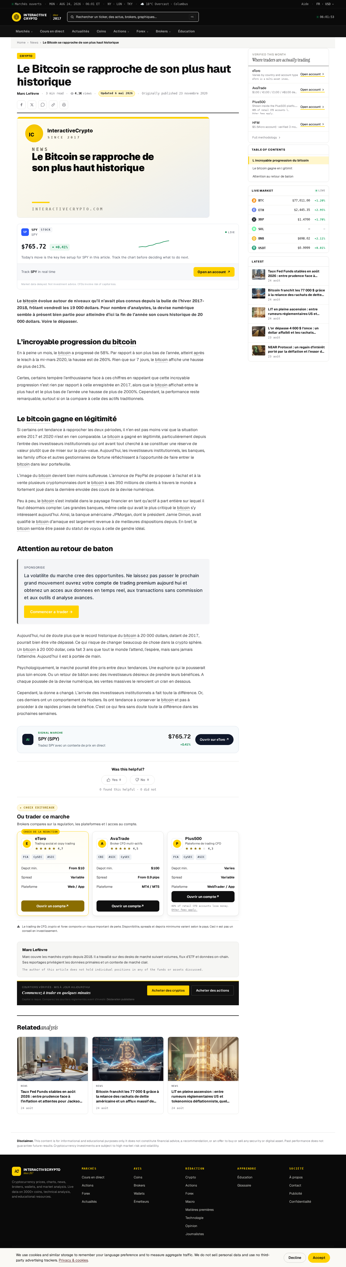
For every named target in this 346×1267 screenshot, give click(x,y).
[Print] (64, 104)
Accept (319, 1257)
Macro (190, 1201)
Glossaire (244, 1185)
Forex (142, 31)
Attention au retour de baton (273, 176)
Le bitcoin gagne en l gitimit (272, 168)
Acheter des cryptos (168, 990)
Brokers (163, 31)
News (34, 43)
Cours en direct (52, 31)
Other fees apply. (184, 909)
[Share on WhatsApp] (42, 104)
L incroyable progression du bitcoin (281, 160)
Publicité (295, 1193)
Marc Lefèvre (28, 93)
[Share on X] (32, 104)
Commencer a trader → (51, 611)
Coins (101, 31)
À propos (296, 1177)
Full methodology (264, 137)
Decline (295, 1257)
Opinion (191, 1226)
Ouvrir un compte (52, 906)
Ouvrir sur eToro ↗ (214, 739)
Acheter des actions (212, 990)
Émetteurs (141, 1201)
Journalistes (194, 1234)
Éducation (186, 31)
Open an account (212, 272)
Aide (305, 4)
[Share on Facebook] (21, 104)
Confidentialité (300, 1201)
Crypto (190, 1177)
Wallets (139, 1193)
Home (21, 43)
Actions (121, 31)
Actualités (80, 31)
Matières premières (199, 1210)
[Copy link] (53, 104)
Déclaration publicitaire (120, 999)
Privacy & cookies (73, 1260)
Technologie (194, 1218)
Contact (295, 1185)
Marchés (24, 31)
